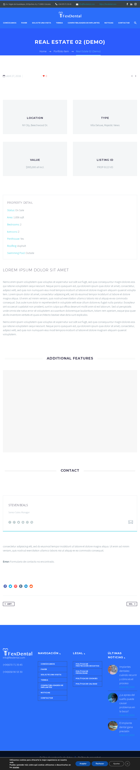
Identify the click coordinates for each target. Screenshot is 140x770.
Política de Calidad (86, 684)
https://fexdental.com (107, 4)
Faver (24, 23)
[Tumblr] (20, 586)
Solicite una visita (41, 23)
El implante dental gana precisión (126, 727)
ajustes (16, 767)
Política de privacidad (82, 672)
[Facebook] (127, 4)
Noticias (108, 23)
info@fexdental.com (87, 4)
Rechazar (100, 763)
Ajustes (116, 763)
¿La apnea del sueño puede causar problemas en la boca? (127, 703)
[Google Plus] (14, 522)
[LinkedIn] (131, 4)
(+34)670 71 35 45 (12, 664)
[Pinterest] (15, 586)
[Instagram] (135, 4)
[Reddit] (31, 586)
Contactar (124, 23)
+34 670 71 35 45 (64, 4)
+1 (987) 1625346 (20, 516)
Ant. (9, 604)
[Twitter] (18, 522)
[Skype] (31, 522)
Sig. (131, 604)
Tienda (59, 23)
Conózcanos (9, 23)
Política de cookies (86, 678)
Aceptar (83, 763)
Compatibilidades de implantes (84, 23)
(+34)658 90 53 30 (12, 671)
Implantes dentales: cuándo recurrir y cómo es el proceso (128, 675)
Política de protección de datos (87, 665)
